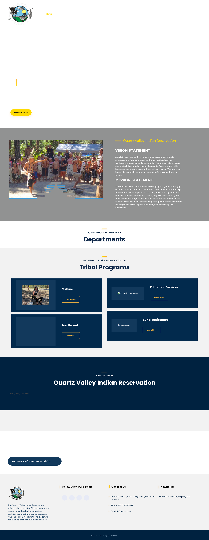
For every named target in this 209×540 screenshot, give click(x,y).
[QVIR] (27, 14)
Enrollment (70, 325)
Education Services (164, 287)
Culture (67, 289)
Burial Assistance (155, 320)
